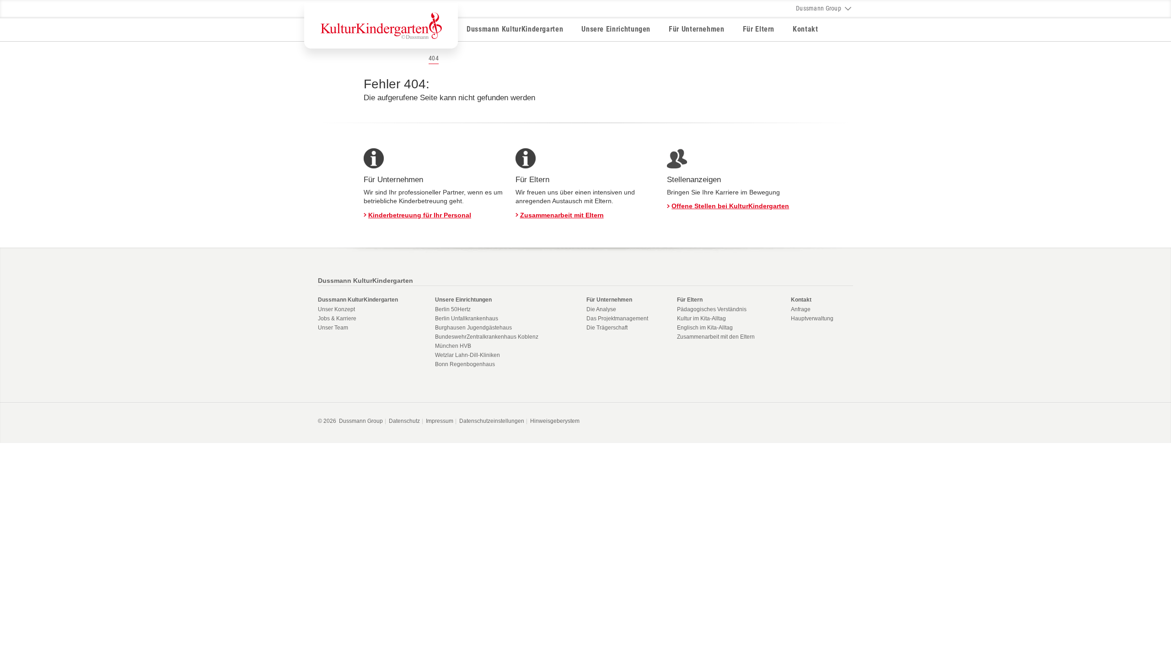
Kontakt (805, 29)
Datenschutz (404, 421)
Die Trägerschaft (607, 327)
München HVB (453, 346)
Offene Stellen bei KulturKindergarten (730, 206)
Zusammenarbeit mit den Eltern (716, 337)
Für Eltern (758, 29)
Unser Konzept (336, 309)
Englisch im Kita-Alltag (705, 327)
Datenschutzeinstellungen (491, 421)
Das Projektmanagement (617, 318)
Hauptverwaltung (812, 318)
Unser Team (333, 327)
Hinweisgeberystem (555, 421)
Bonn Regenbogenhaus (465, 364)
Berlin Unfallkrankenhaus (466, 318)
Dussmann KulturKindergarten (515, 29)
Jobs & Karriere (337, 318)
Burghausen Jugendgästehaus (473, 327)
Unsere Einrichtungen (615, 29)
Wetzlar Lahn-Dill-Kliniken (467, 355)
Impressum (439, 421)
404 (434, 58)
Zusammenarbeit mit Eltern (562, 215)
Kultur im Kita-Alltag (701, 318)
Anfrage (801, 309)
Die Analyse (601, 309)
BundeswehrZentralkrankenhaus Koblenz (486, 337)
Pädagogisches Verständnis (712, 309)
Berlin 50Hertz (453, 309)
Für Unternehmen (697, 29)
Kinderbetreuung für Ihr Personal (419, 215)
